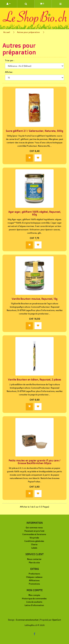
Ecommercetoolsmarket (27, 619)
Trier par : (9, 60)
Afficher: (9, 72)
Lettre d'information (34, 605)
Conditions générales (34, 541)
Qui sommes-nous (34, 527)
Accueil (6, 32)
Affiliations (34, 580)
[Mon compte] (8, 4)
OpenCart (56, 619)
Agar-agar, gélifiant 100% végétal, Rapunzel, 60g (34, 213)
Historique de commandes (34, 598)
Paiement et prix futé (34, 531)
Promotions (34, 584)
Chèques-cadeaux (34, 577)
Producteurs (34, 573)
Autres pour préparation (28, 32)
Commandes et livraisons (34, 534)
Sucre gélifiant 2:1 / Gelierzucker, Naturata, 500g (34, 130)
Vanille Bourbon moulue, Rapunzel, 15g (34, 298)
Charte (34, 544)
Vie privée (34, 537)
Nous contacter (34, 559)
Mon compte (34, 595)
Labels (34, 548)
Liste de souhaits (34, 602)
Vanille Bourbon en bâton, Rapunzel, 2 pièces (34, 379)
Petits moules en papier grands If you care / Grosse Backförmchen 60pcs (34, 462)
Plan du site (34, 562)
